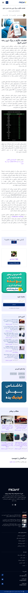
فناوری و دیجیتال (11, 11)
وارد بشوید (12, 462)
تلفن (25, 574)
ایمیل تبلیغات (24, 583)
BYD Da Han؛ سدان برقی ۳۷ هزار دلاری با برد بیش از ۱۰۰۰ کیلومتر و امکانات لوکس (10, 321)
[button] (3, 2)
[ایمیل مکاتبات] (2, 579)
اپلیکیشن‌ (16, 11)
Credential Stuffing (17, 217)
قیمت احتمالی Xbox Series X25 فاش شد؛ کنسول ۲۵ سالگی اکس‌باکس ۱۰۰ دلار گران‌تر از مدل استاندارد (11, 357)
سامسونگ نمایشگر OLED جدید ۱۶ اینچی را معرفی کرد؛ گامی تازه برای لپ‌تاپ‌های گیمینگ (11, 328)
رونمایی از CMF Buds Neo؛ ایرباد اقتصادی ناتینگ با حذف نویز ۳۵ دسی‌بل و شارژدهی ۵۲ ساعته (11, 334)
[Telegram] (15, 504)
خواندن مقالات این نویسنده (14, 263)
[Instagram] (12, 504)
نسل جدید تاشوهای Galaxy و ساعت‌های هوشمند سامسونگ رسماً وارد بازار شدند (11, 348)
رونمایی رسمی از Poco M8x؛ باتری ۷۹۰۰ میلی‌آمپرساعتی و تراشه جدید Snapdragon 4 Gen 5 (10, 341)
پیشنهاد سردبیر (15, 352)
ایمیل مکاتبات (24, 579)
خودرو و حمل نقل (9, 324)
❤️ (14, 242)
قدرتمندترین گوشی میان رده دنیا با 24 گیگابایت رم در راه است (14, 162)
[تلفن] (2, 575)
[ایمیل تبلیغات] (2, 584)
